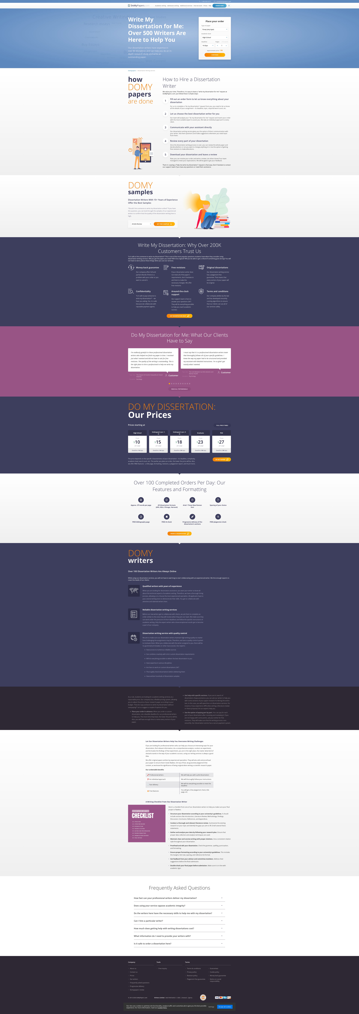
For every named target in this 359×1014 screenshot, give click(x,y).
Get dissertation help (178, 316)
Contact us (134, 972)
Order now (219, 6)
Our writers (134, 979)
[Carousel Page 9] (187, 383)
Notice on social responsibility (215, 980)
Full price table (222, 425)
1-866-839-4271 (206, 1)
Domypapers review (137, 990)
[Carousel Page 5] (178, 383)
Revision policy (192, 976)
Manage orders (229, 5)
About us (133, 968)
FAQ (210, 6)
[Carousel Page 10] (189, 383)
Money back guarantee (218, 976)
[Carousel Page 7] (183, 383)
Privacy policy (192, 972)
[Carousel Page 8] (185, 383)
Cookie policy (214, 972)
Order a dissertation (178, 534)
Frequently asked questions (139, 983)
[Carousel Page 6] (180, 383)
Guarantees (214, 968)
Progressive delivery (137, 986)
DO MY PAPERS (220, 459)
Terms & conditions (194, 968)
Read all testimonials (179, 389)
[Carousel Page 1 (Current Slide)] (169, 383)
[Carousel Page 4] (176, 383)
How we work (198, 6)
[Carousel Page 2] (171, 383)
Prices (205, 6)
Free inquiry (162, 968)
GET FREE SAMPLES (163, 224)
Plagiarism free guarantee (196, 979)
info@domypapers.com (223, 1)
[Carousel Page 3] (174, 383)
